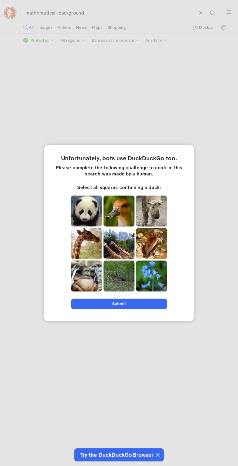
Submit (119, 303)
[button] (157, 454)
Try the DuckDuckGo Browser (116, 454)
